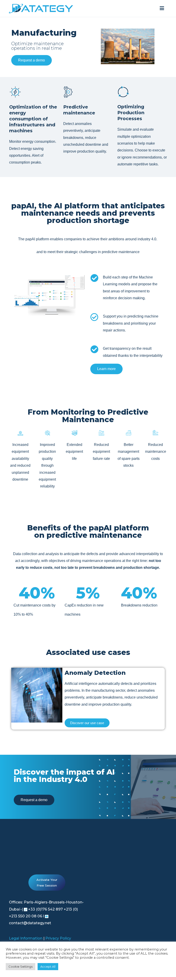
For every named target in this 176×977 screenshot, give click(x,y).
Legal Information (25, 938)
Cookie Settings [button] (20, 966)
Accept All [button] (47, 966)
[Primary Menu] (162, 8)
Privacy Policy (58, 938)
